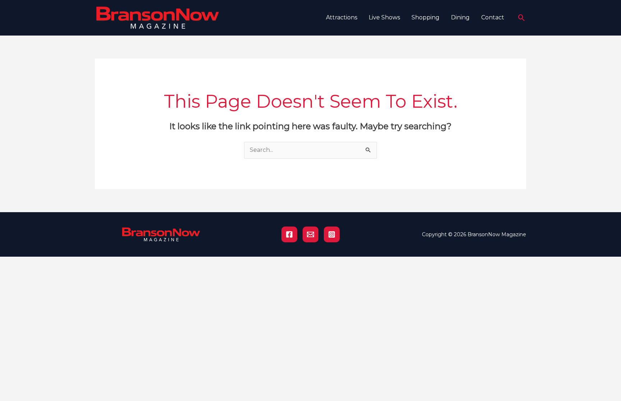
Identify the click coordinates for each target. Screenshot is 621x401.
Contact (492, 17)
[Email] (310, 234)
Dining (460, 17)
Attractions (341, 17)
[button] (521, 17)
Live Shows (384, 17)
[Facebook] (289, 234)
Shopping (425, 17)
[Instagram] (332, 234)
